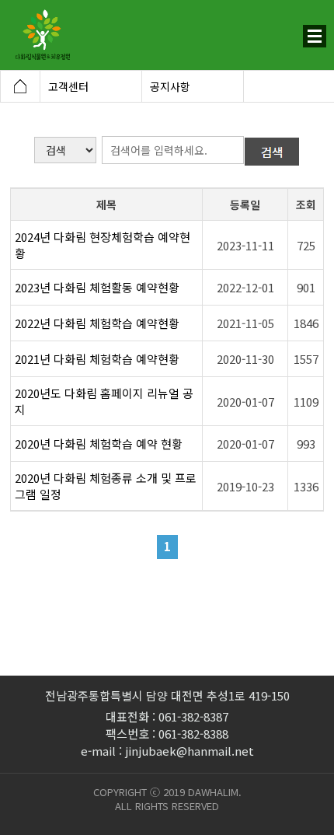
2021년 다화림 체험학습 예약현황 (97, 359)
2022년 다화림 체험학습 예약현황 (97, 323)
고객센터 (68, 86)
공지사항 (170, 86)
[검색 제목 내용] (66, 149)
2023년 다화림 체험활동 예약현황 (97, 287)
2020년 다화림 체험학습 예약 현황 (99, 443)
